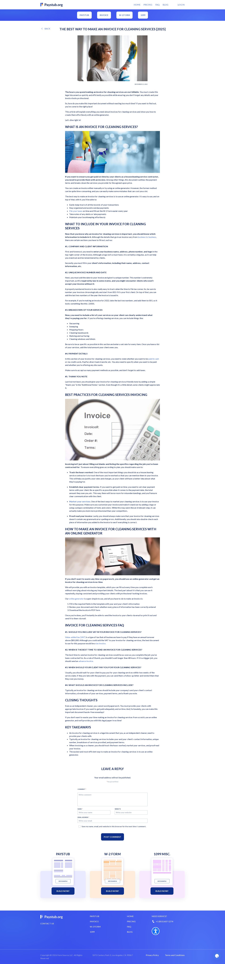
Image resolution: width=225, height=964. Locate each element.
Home (137, 4)
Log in (181, 4)
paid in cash (153, 358)
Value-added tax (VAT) (75, 637)
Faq (129, 926)
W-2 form (124, 15)
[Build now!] (63, 868)
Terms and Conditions (175, 955)
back (47, 28)
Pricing (147, 4)
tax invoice (101, 643)
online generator (76, 598)
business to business (147, 237)
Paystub (84, 15)
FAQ (157, 4)
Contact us (47, 923)
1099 (143, 15)
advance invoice (86, 661)
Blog (165, 4)
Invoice (104, 15)
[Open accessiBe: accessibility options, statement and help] (156, 931)
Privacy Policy (152, 955)
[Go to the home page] (51, 4)
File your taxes (75, 211)
